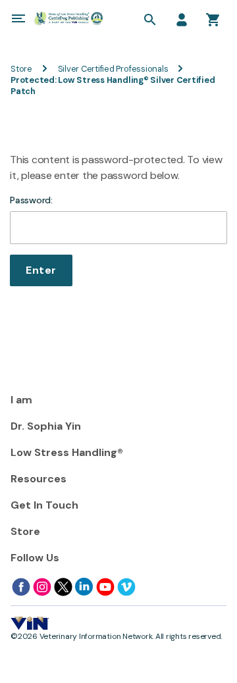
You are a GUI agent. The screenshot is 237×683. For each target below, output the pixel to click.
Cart (213, 20)
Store (21, 68)
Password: (31, 200)
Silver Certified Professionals (113, 68)
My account (182, 20)
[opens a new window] (21, 586)
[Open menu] (18, 18)
